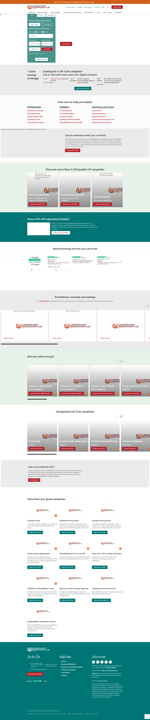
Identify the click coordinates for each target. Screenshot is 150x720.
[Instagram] (97, 662)
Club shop (79, 7)
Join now (117, 7)
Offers (98, 12)
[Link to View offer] (24, 325)
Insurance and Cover (42, 12)
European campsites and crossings (72, 12)
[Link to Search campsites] (42, 190)
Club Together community (35, 122)
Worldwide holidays (89, 12)
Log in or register (70, 7)
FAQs (103, 7)
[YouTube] (106, 662)
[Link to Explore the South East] (105, 381)
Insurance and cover (103, 107)
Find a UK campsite (56, 12)
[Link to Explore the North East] (42, 381)
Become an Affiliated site (68, 664)
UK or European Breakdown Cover (103, 119)
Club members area (33, 113)
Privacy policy (63, 713)
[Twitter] (101, 662)
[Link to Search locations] (75, 190)
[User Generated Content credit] (56, 205)
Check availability (101, 600)
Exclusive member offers (35, 116)
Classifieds (97, 7)
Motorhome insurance (99, 113)
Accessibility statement (39, 713)
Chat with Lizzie (56, 79)
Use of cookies (30, 713)
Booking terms (56, 713)
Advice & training (107, 12)
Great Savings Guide (33, 119)
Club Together (118, 12)
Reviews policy (95, 713)
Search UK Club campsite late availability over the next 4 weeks (74, 2)
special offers (43, 301)
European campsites (66, 116)
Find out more (35, 567)
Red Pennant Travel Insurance (101, 122)
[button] (147, 306)
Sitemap (69, 713)
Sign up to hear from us (109, 670)
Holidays (64, 107)
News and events (88, 7)
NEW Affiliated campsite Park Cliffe (71, 122)
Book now (34, 480)
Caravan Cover (96, 110)
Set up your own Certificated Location (72, 667)
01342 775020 (48, 82)
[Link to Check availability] (107, 190)
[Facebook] (93, 662)
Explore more (72, 150)
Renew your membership (35, 110)
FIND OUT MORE (35, 532)
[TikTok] (110, 662)
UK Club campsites (66, 110)
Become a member (35, 674)
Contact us (64, 675)
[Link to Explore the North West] (73, 381)
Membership (31, 12)
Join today (66, 44)
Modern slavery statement (77, 713)
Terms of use (48, 713)
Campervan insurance (99, 116)
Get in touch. (103, 681)
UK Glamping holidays (67, 113)
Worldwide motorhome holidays (70, 119)
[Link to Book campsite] (42, 436)
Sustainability (87, 713)
